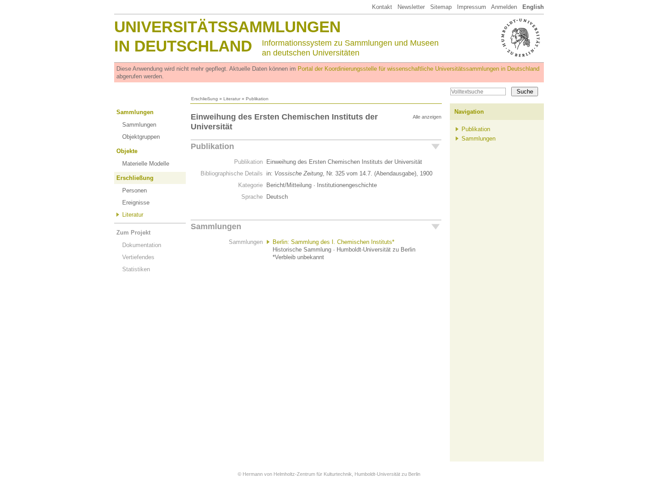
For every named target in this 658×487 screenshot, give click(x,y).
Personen (134, 190)
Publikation (212, 146)
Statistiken (136, 269)
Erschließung (204, 98)
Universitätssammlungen (227, 26)
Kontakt (382, 7)
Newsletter (411, 7)
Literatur (231, 98)
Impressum (471, 7)
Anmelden (504, 7)
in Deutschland (183, 46)
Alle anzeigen (427, 117)
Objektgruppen (141, 136)
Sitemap (441, 7)
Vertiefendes (138, 257)
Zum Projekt (133, 232)
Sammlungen (135, 112)
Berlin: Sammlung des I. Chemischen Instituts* (333, 242)
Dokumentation (141, 245)
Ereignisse (136, 202)
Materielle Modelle (145, 163)
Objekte (126, 151)
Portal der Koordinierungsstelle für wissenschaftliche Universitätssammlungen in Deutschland (418, 68)
